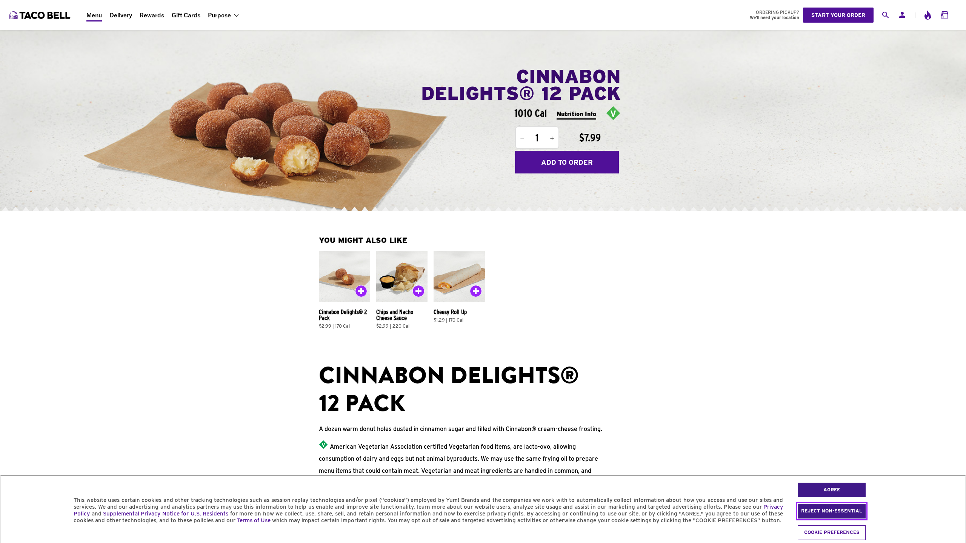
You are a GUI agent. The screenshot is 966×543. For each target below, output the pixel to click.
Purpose (219, 15)
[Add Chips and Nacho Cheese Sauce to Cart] (418, 292)
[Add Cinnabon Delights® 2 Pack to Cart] (361, 292)
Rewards (152, 15)
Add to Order (567, 162)
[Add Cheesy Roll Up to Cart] (476, 292)
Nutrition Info (576, 114)
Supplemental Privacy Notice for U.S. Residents (165, 513)
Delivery (120, 15)
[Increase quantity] (552, 138)
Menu (94, 15)
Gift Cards (186, 15)
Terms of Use (254, 520)
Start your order (838, 15)
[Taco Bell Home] (41, 15)
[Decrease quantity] (522, 138)
